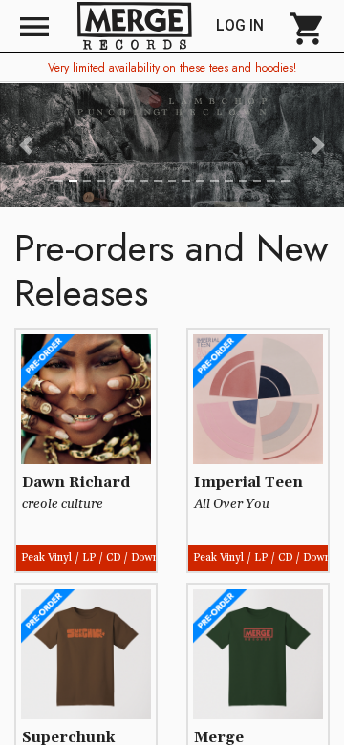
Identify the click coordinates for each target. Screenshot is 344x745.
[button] (26, 145)
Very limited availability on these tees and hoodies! (172, 67)
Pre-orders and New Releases (171, 270)
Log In (247, 25)
